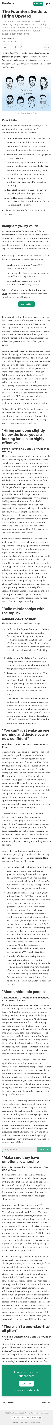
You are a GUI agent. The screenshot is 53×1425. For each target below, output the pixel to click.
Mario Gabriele (8, 39)
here (43, 952)
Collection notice (43, 1413)
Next (44, 1402)
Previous (10, 1402)
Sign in (47, 3)
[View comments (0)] (14, 47)
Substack (16, 1422)
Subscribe (38, 3)
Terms (33, 1413)
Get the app (36, 1417)
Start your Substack (21, 1417)
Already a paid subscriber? (27, 1390)
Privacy (27, 1413)
